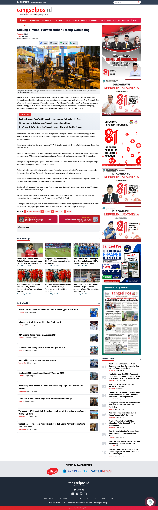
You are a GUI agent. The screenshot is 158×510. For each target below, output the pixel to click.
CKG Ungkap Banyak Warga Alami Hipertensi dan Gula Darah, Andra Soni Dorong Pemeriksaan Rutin (123, 366)
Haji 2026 (116, 20)
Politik (67, 20)
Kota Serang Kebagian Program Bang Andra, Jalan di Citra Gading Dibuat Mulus (124, 433)
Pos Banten (58, 20)
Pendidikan (93, 20)
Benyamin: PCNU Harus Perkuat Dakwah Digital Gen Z (121, 385)
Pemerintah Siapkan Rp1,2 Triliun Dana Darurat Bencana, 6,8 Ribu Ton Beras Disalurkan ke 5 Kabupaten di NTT (124, 394)
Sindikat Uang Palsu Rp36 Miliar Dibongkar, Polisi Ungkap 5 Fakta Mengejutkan (122, 423)
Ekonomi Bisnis (105, 20)
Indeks (135, 20)
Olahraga (75, 20)
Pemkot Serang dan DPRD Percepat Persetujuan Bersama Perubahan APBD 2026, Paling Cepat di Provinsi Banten (124, 376)
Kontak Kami (60, 503)
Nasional (84, 20)
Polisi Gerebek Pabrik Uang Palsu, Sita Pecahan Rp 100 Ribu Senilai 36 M (124, 442)
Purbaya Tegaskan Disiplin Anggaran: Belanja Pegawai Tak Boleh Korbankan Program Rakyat (123, 451)
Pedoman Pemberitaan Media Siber (80, 503)
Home (23, 20)
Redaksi (52, 503)
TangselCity (34, 20)
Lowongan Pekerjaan (101, 503)
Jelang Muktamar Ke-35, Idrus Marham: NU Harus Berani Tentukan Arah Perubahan (124, 405)
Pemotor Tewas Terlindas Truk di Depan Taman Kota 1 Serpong (122, 414)
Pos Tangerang (47, 20)
